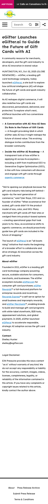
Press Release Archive (28, 487)
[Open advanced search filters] (36, 24)
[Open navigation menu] (4, 24)
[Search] (30, 24)
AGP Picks (7, 4)
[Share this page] (44, 24)
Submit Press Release (24, 493)
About (11, 487)
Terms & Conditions (24, 499)
